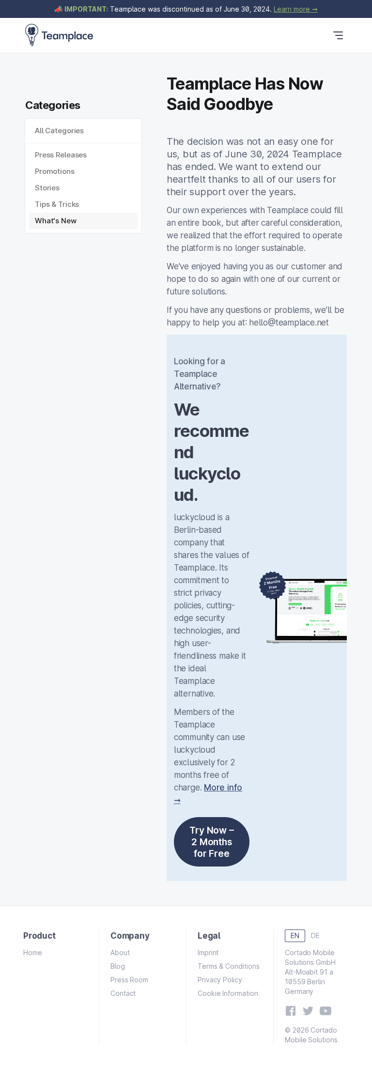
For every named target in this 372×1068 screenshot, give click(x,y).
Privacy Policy (220, 979)
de (315, 935)
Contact (123, 993)
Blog (117, 966)
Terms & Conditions (229, 966)
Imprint (208, 952)
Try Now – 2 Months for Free (211, 841)
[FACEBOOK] (290, 1011)
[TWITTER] (308, 1011)
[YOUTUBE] (325, 1011)
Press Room (129, 979)
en (295, 935)
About (120, 952)
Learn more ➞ (296, 9)
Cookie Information (228, 993)
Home (32, 952)
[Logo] (59, 35)
